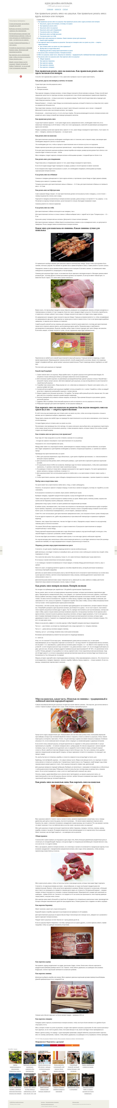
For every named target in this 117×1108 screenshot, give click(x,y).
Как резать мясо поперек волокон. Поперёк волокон (54, 53)
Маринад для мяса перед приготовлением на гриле (56, 51)
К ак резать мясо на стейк (48, 36)
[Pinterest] (57, 1045)
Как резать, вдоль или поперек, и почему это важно (56, 24)
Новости (58, 9)
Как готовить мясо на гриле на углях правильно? (55, 46)
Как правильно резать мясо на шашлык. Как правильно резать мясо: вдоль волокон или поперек (69, 22)
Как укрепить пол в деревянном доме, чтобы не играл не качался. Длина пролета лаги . (19, 57)
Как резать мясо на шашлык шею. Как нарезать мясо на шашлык (58, 57)
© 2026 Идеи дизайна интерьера (16, 1102)
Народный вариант (80, 1038)
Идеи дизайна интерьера (58, 3)
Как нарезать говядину (47, 67)
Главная (50, 9)
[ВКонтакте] (42, 1045)
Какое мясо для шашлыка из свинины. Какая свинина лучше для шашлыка (62, 38)
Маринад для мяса (53, 1038)
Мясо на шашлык (62, 1038)
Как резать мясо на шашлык (49, 28)
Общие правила (45, 59)
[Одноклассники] (72, 1045)
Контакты (43, 1102)
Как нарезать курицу (46, 63)
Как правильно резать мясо (48, 26)
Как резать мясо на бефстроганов (50, 34)
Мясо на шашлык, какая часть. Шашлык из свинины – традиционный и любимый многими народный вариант (73, 55)
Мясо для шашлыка (44, 1038)
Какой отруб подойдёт (47, 40)
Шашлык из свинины (70, 1038)
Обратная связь (75, 1102)
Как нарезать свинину (47, 65)
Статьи (65, 9)
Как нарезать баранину (47, 61)
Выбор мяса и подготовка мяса (50, 48)
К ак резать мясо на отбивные (49, 32)
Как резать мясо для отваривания (50, 30)
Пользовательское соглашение (52, 1102)
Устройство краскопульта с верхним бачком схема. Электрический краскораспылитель (20, 50)
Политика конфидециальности (47, 1104)
